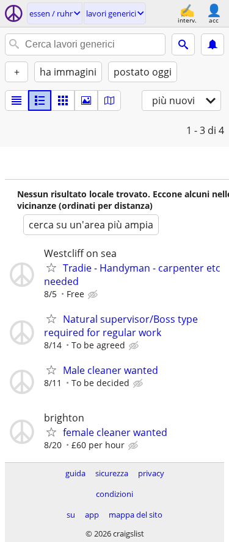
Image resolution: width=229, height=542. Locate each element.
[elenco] (16, 100)
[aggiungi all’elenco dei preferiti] (51, 267)
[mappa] (109, 100)
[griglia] (63, 100)
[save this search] (212, 44)
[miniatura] (39, 100)
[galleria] (86, 100)
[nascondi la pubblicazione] (94, 295)
